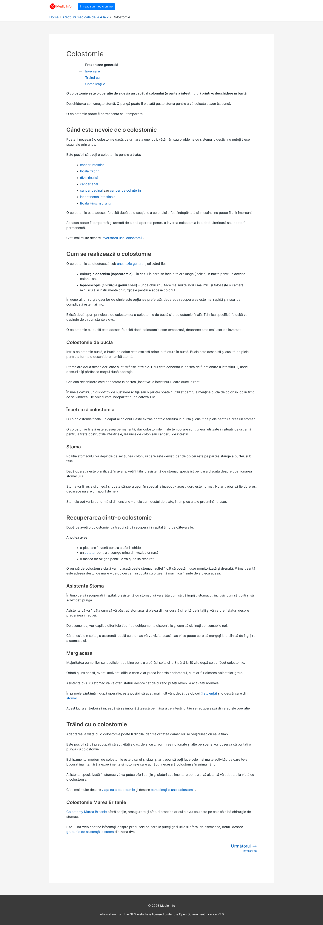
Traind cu (92, 78)
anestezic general (130, 264)
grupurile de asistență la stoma (90, 832)
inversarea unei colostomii (122, 238)
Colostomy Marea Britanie (86, 812)
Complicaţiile (95, 84)
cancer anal (89, 184)
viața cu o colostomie (118, 790)
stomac (72, 698)
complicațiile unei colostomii (172, 790)
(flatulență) (209, 693)
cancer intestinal (92, 165)
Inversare (92, 71)
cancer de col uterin (125, 190)
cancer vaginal (91, 190)
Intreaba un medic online (96, 6)
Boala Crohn (89, 171)
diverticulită (89, 178)
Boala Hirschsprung (95, 203)
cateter (90, 552)
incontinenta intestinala (97, 197)
